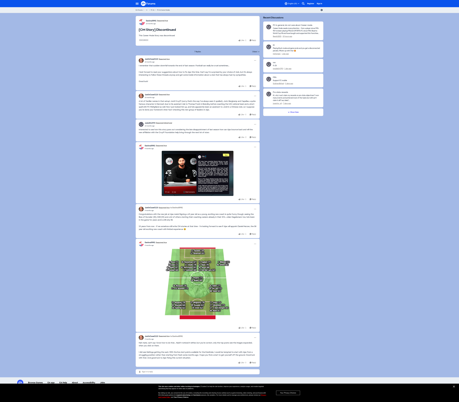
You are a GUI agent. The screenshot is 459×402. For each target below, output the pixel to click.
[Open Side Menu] (137, 3)
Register (310, 4)
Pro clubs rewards (280, 92)
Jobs (102, 382)
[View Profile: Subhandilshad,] (268, 79)
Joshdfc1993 (150, 123)
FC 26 (152, 10)
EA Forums (139, 10)
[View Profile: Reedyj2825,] (268, 27)
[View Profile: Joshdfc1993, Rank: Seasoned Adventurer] (141, 124)
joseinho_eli (277, 103)
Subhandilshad (278, 83)
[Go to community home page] (148, 3)
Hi (273, 45)
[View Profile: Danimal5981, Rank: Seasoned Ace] (142, 22)
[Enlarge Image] (197, 173)
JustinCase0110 (151, 59)
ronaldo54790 (278, 69)
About (75, 382)
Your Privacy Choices (288, 393)
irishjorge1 (277, 54)
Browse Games (35, 382)
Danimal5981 (151, 21)
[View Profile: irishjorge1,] (268, 47)
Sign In (319, 4)
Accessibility (89, 382)
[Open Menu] (321, 10)
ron (274, 62)
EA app (51, 382)
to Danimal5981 (176, 208)
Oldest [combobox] (256, 52)
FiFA (274, 77)
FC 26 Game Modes (163, 10)
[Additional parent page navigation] (146, 10)
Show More (294, 112)
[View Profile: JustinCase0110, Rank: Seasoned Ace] (141, 60)
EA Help (63, 382)
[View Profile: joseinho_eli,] (268, 94)
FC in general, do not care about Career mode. (293, 25)
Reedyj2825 (277, 36)
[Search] (303, 3)
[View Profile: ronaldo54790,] (268, 64)
